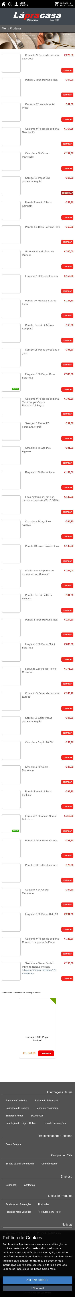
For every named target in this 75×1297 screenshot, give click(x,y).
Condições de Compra (17, 1108)
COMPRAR (67, 70)
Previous (3, 1027)
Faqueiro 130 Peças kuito (40, 472)
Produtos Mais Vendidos (18, 1211)
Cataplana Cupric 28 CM (39, 742)
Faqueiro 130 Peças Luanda (41, 276)
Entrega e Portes (14, 1115)
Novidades (43, 1204)
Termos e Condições (16, 1100)
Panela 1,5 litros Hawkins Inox (42, 226)
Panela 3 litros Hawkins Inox (41, 865)
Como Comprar (13, 1144)
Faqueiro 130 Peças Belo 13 (41, 914)
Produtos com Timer (49, 1211)
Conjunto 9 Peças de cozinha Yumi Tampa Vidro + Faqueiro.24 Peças (40, 402)
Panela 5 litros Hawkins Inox (41, 840)
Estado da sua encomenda (20, 1163)
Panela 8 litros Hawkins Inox (41, 619)
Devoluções (37, 1115)
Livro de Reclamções (55, 1123)
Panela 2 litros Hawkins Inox (41, 79)
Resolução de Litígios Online (21, 1123)
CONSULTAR (67, 193)
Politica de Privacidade (47, 1100)
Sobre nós (11, 1185)
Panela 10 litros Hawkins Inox (42, 546)
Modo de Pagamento (47, 1108)
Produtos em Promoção (18, 1204)
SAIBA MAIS (37, 1288)
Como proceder (50, 1163)
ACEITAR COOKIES (37, 1280)
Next (71, 1027)
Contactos (29, 1185)
